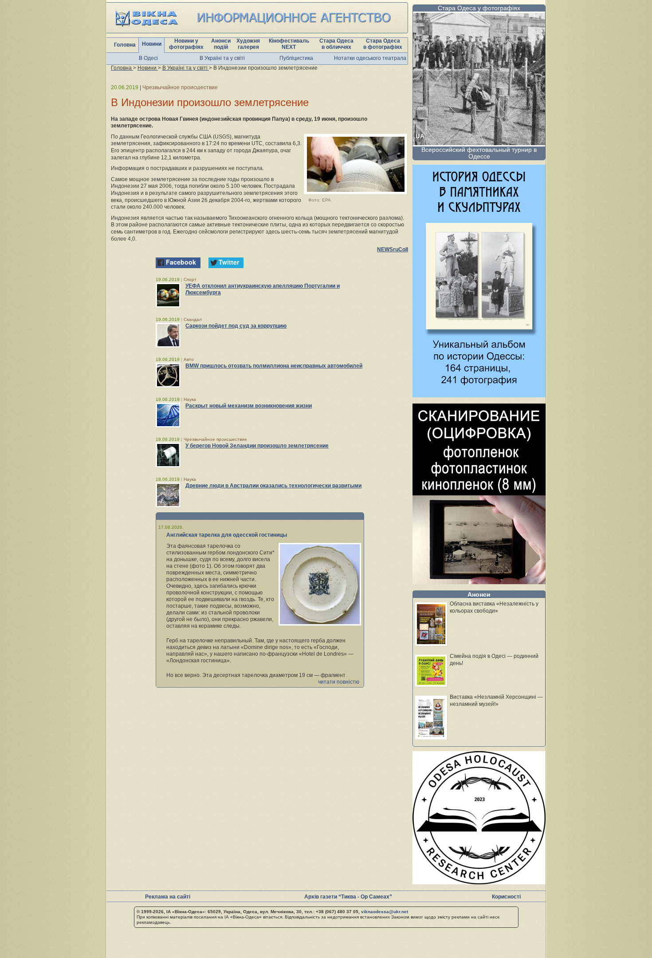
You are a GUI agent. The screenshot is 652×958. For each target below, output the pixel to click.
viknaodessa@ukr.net (384, 911)
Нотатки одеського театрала (370, 58)
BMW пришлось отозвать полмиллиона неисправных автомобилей (273, 366)
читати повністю (338, 682)
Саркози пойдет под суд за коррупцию (236, 326)
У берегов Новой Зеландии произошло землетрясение (257, 446)
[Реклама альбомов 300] (479, 395)
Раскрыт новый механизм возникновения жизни (248, 406)
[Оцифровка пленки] (479, 582)
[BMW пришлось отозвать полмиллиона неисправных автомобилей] (168, 375)
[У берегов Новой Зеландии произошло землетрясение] (168, 455)
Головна (125, 45)
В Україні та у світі (222, 58)
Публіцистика (296, 58)
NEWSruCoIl (392, 249)
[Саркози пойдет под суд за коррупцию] (168, 335)
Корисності (506, 897)
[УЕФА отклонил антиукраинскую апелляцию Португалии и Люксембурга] (168, 295)
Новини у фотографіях (186, 44)
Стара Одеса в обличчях (336, 44)
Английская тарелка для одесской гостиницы (226, 535)
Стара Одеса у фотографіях (479, 8)
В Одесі (148, 58)
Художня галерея (248, 44)
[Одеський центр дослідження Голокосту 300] (479, 882)
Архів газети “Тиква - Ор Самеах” (348, 897)
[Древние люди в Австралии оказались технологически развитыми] (168, 495)
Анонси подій (221, 44)
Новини (151, 44)
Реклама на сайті (167, 897)
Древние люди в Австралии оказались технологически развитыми (273, 486)
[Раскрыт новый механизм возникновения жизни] (168, 415)
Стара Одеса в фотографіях (382, 44)
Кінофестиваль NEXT (289, 44)
